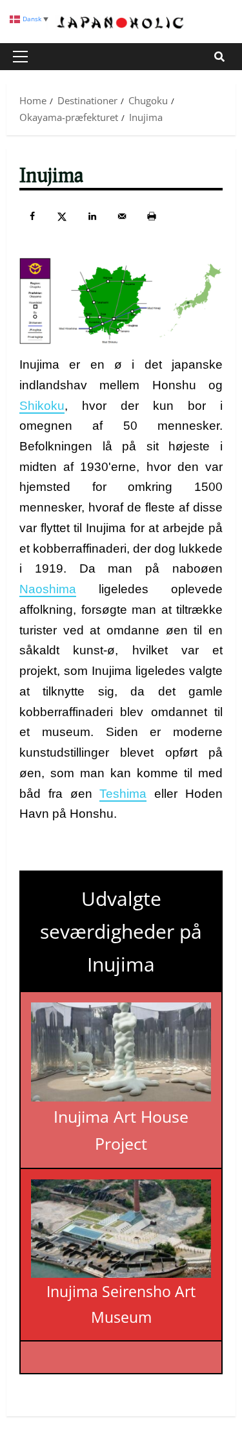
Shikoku (42, 405)
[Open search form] (219, 56)
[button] (20, 56)
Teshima (122, 793)
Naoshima (47, 589)
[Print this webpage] (152, 216)
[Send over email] (122, 216)
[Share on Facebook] (32, 216)
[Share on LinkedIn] (92, 216)
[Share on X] (62, 216)
